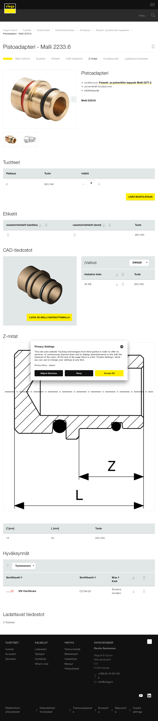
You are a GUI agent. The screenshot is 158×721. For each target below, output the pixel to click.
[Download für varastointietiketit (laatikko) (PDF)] (40, 225)
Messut (68, 663)
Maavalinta (121, 709)
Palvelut (41, 642)
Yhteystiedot (71, 668)
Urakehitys (70, 658)
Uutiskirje (40, 658)
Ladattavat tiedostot (136, 58)
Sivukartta (103, 709)
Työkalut (39, 653)
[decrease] (83, 184)
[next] (73, 99)
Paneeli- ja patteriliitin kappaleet (112, 30)
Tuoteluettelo (43, 30)
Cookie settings (137, 709)
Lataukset (40, 649)
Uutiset (9, 649)
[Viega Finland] (10, 4)
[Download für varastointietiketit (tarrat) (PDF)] (104, 225)
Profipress (85, 30)
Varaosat (10, 658)
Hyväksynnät (110, 58)
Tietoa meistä (72, 649)
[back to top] (149, 641)
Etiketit (56, 58)
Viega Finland (10, 30)
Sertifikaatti (13, 577)
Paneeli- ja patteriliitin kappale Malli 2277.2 (125, 82)
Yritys (69, 642)
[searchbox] (76, 15)
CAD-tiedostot (74, 58)
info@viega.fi (105, 681)
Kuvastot (10, 653)
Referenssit (71, 653)
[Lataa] (117, 283)
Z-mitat (93, 58)
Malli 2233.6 (22, 58)
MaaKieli (114, 579)
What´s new (41, 663)
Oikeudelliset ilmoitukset (47, 709)
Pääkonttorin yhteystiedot (12, 709)
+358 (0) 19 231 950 (109, 675)
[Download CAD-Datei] (117, 274)
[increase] (99, 184)
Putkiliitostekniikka (65, 30)
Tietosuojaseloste (82, 709)
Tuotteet (27, 30)
